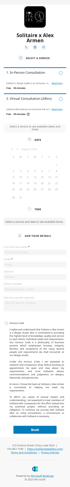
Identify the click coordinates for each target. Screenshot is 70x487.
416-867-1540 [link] (15, 449)
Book (35, 430)
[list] (35, 93)
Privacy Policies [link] (50, 452)
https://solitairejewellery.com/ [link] (45, 449)
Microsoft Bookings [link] (42, 476)
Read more (57, 83)
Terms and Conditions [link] (24, 452)
